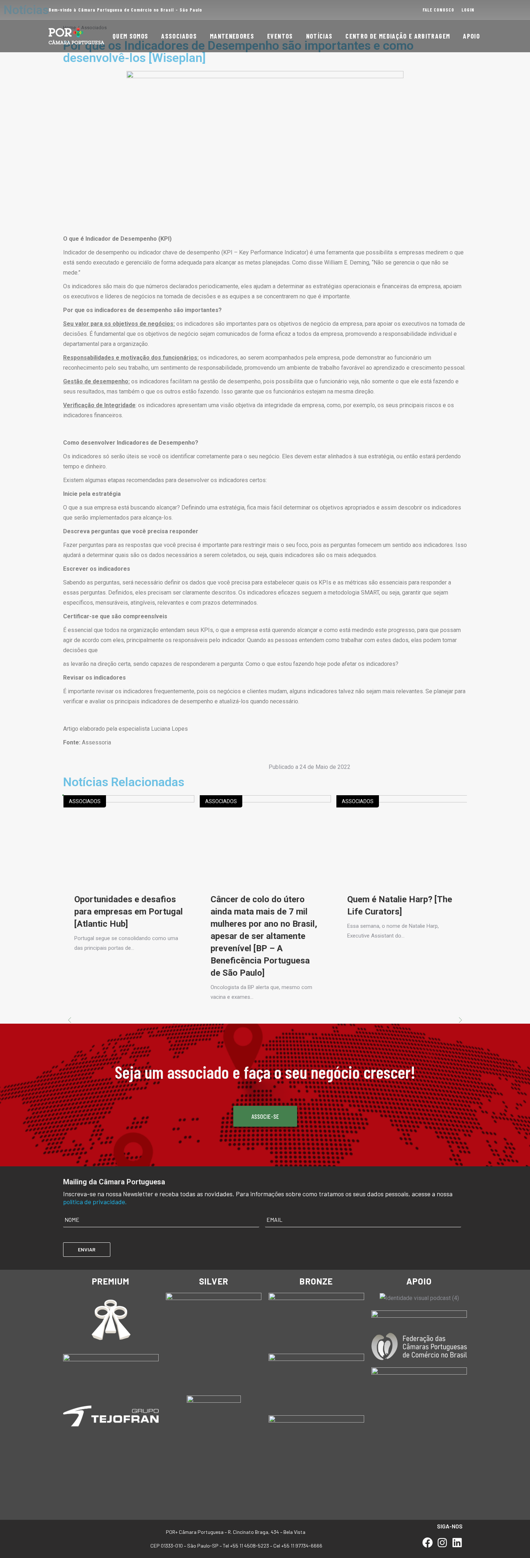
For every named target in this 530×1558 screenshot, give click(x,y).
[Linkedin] (457, 1542)
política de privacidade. (95, 1202)
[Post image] (128, 838)
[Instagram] (442, 1542)
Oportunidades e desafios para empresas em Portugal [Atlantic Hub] (128, 911)
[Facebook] (427, 1542)
